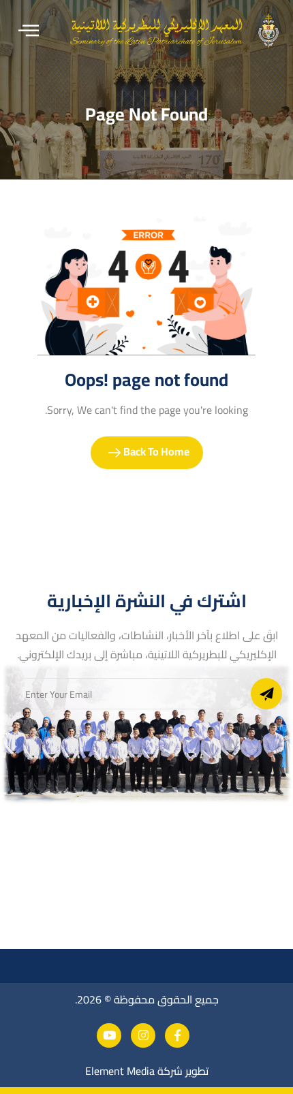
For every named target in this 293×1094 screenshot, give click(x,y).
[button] (29, 31)
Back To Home (155, 451)
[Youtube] (109, 1035)
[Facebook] (177, 1035)
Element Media (120, 1071)
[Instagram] (143, 1035)
